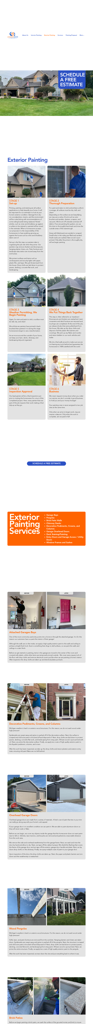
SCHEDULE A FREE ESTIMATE (72, 80)
